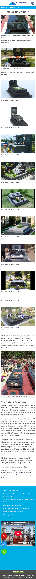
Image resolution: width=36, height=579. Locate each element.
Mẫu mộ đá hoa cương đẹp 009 (10, 127)
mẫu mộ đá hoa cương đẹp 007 (10, 182)
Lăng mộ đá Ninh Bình (10, 515)
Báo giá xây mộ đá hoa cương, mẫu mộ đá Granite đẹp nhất (17, 36)
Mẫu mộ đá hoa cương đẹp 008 (10, 155)
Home (3, 7)
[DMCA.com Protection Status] (18, 571)
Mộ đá (7, 7)
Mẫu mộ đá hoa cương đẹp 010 (10, 100)
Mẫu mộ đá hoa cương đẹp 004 (10, 264)
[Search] (32, 3)
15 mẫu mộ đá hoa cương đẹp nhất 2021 (13, 68)
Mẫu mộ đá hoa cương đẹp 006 (10, 209)
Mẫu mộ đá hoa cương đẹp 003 (10, 291)
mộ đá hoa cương (17, 472)
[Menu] (2, 3)
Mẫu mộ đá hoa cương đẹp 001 (10, 327)
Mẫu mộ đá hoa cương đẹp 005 (10, 237)
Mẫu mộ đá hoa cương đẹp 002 (10, 300)
